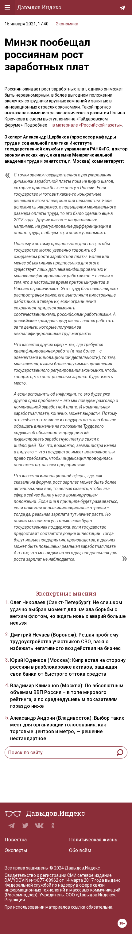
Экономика (67, 23)
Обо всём (80, 850)
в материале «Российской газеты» (87, 125)
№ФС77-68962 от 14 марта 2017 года (66, 880)
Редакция (15, 899)
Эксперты (16, 850)
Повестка (16, 840)
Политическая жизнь (93, 840)
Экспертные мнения (66, 593)
